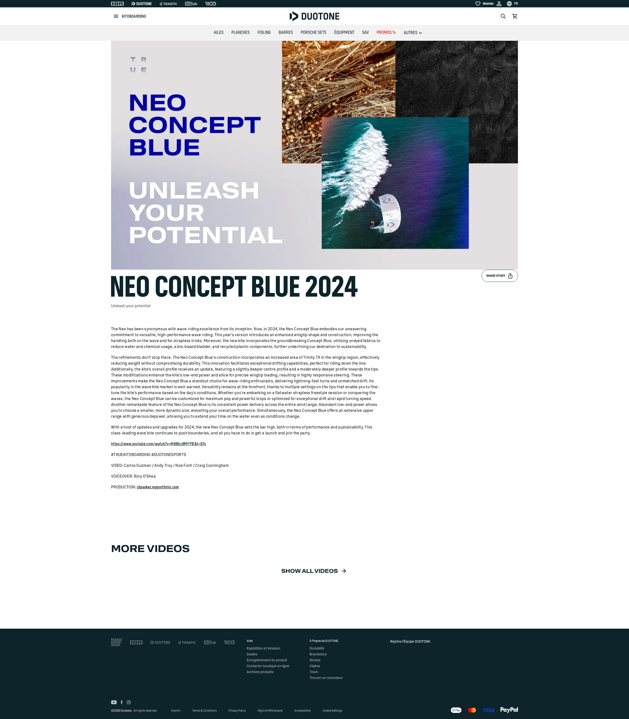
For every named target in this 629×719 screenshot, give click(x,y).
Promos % (386, 32)
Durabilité (317, 648)
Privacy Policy (237, 710)
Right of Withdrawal (270, 710)
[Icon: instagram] (129, 702)
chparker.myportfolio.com (158, 487)
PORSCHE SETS (313, 32)
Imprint (175, 710)
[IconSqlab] (191, 3)
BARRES (286, 32)
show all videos (309, 571)
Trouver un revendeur (326, 678)
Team (314, 672)
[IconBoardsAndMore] (116, 642)
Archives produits (260, 672)
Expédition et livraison (263, 648)
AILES (219, 32)
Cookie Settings (332, 710)
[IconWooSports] (210, 3)
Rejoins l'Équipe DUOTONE (410, 641)
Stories (315, 660)
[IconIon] (117, 3)
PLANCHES (240, 32)
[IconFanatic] (168, 3)
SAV (365, 32)
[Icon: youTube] (114, 702)
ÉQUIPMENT (344, 32)
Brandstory (318, 654)
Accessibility (302, 710)
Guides (252, 654)
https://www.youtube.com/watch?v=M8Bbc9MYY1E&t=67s (158, 444)
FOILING (264, 32)
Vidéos (315, 666)
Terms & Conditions (204, 710)
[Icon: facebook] (122, 702)
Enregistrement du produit (267, 660)
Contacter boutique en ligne (268, 666)
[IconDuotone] (142, 3)
